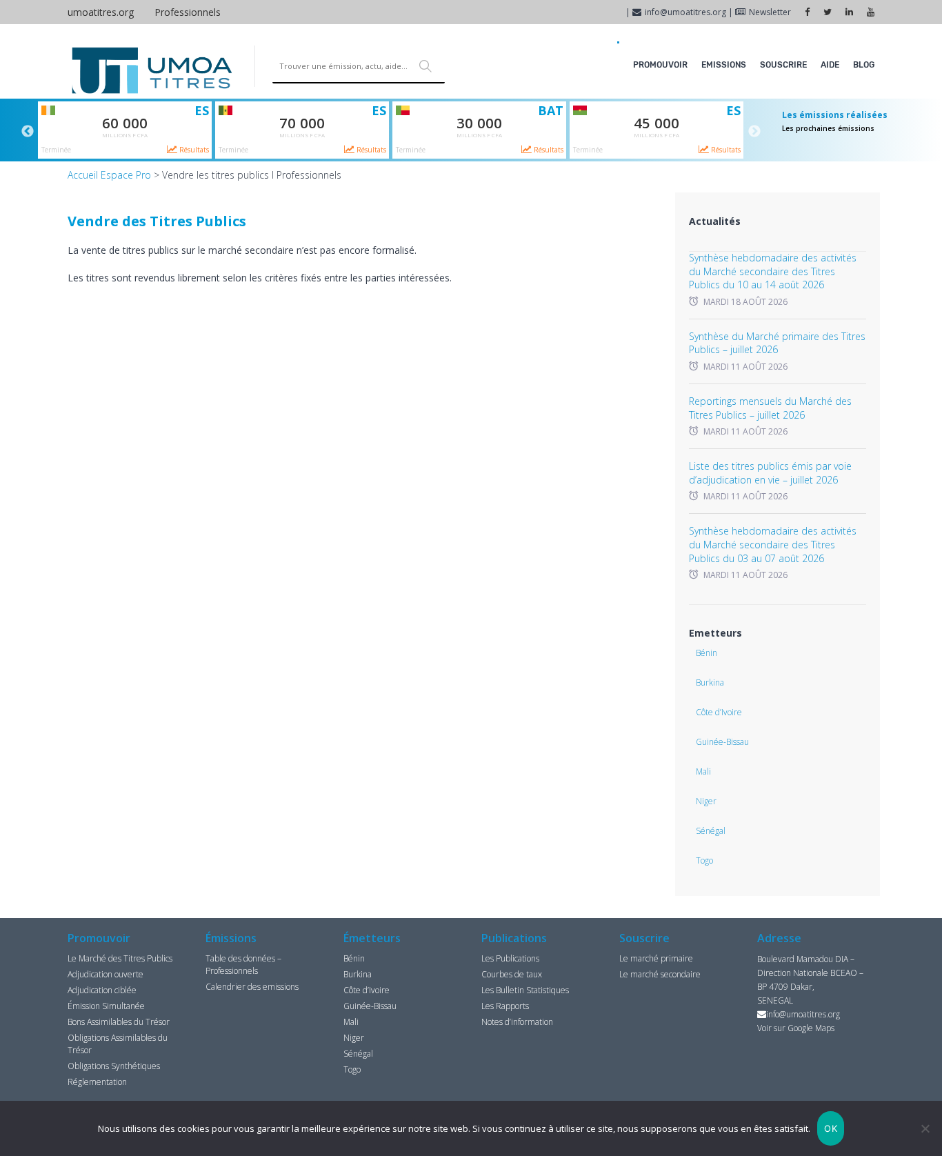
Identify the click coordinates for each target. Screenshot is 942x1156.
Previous (27, 132)
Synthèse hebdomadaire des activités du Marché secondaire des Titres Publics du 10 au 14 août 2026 (772, 271)
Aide (830, 65)
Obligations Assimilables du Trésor (118, 1044)
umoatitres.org (101, 12)
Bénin (706, 653)
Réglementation (97, 1082)
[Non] (925, 1128)
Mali (703, 771)
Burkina (710, 682)
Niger (706, 801)
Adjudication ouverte (105, 974)
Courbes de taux (511, 974)
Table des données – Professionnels (243, 965)
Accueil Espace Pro (109, 174)
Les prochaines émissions (828, 128)
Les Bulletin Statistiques (525, 990)
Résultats (193, 150)
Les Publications (510, 958)
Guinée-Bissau (722, 742)
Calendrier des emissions (252, 987)
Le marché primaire (656, 958)
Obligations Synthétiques (114, 1066)
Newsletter (770, 12)
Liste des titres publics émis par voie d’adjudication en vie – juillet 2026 (770, 472)
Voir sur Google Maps (795, 1028)
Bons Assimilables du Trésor (119, 1022)
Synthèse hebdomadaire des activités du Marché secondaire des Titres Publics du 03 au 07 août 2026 (772, 544)
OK (830, 1128)
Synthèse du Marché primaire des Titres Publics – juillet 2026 (777, 343)
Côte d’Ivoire (719, 712)
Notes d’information (517, 1022)
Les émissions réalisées (835, 115)
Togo (704, 860)
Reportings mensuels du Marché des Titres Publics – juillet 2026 (770, 408)
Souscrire (783, 65)
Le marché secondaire (660, 974)
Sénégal (710, 831)
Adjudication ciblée (102, 990)
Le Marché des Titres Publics (120, 958)
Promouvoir (660, 65)
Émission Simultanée (106, 1006)
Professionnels (187, 12)
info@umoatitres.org (685, 12)
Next (754, 132)
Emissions (723, 65)
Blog (863, 65)
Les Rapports (505, 1006)
